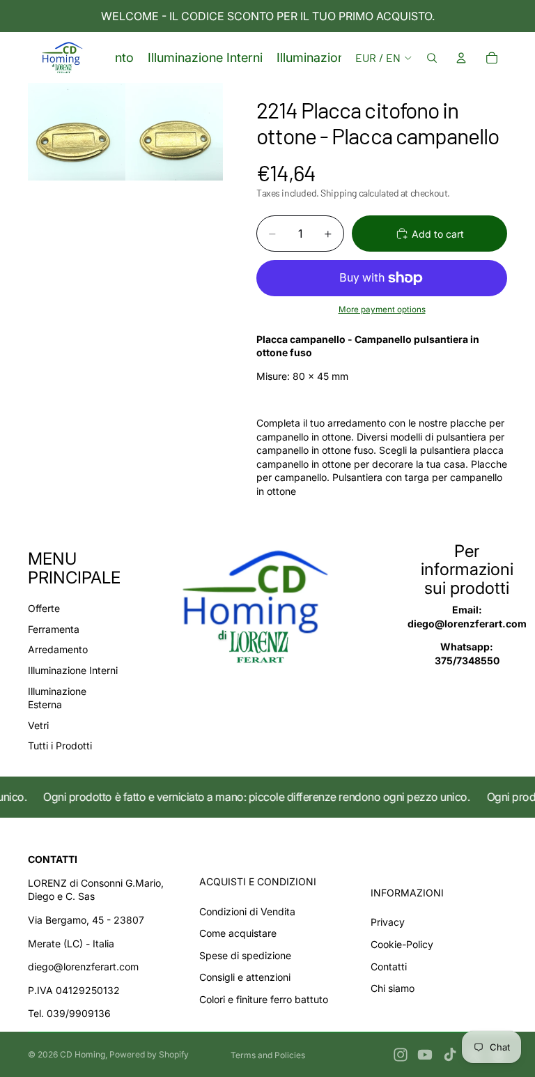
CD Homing (82, 1054)
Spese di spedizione (245, 955)
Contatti (389, 966)
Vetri (38, 725)
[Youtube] (425, 1054)
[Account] (461, 58)
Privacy (388, 922)
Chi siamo (392, 988)
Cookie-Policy (402, 944)
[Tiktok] (450, 1054)
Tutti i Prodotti (60, 745)
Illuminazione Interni (73, 670)
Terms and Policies (268, 1055)
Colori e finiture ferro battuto (263, 999)
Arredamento (58, 649)
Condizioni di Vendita (247, 911)
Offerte (44, 608)
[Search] (432, 58)
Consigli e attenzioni (244, 977)
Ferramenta (53, 629)
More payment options (382, 309)
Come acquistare (238, 933)
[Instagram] (400, 1054)
